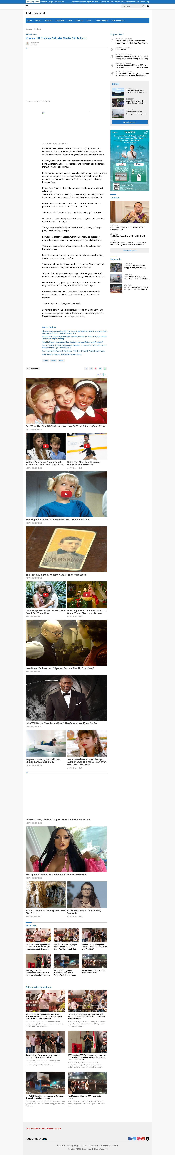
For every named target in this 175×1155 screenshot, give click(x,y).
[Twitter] (134, 1139)
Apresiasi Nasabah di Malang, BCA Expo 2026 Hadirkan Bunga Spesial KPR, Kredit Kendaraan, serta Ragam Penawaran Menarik (132, 66)
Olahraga (79, 20)
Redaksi (84, 1146)
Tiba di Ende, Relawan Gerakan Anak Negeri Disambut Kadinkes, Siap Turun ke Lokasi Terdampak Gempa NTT (132, 42)
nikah (61, 361)
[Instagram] (139, 1139)
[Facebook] (130, 1139)
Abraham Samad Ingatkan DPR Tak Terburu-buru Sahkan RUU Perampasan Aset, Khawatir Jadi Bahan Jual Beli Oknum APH (74, 332)
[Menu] (27, 6)
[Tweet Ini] (91, 368)
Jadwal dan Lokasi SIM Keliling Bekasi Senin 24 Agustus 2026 (135, 102)
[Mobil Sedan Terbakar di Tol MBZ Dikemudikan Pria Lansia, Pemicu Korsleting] (116, 278)
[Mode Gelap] (148, 6)
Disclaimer (94, 1146)
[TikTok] (147, 1139)
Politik (70, 20)
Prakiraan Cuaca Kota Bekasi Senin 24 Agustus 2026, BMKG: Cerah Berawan (135, 91)
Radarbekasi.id (35, 13)
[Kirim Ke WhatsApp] (105, 368)
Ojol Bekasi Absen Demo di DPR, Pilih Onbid (127, 236)
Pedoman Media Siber (109, 1146)
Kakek (53, 361)
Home (29, 20)
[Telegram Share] (100, 368)
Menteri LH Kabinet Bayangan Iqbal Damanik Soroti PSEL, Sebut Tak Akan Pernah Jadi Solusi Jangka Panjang (74, 338)
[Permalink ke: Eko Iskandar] (27, 43)
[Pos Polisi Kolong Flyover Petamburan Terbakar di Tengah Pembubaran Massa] (66, 961)
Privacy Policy (73, 1146)
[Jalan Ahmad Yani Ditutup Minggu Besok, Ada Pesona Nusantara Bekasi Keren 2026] (116, 267)
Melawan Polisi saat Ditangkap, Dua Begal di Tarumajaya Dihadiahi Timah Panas (132, 75)
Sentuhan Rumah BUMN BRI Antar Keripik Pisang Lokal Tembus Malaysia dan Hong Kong (132, 58)
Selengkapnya (129, 122)
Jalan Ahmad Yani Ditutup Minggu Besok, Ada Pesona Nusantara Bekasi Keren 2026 (136, 267)
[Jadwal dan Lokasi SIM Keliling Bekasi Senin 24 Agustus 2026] (118, 102)
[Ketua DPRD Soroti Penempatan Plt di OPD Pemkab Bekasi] (129, 212)
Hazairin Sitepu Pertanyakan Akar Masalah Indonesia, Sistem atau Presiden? (72, 342)
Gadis (45, 361)
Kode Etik (61, 1146)
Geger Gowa (121, 49)
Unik (35, 34)
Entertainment (117, 20)
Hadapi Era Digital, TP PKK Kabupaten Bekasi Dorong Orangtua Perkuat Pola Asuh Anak (128, 243)
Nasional (48, 20)
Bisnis (89, 20)
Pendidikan (60, 20)
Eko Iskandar (35, 43)
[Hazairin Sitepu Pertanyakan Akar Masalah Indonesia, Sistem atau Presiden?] (94, 935)
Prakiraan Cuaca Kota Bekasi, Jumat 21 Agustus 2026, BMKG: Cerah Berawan (136, 113)
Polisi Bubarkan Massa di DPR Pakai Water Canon (62, 354)
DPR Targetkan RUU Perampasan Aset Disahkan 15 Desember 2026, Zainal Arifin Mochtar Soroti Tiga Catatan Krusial (74, 346)
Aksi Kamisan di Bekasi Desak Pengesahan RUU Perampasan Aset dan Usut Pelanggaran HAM (136, 288)
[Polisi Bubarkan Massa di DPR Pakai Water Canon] (94, 961)
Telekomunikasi (102, 20)
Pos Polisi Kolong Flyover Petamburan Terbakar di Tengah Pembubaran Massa (73, 351)
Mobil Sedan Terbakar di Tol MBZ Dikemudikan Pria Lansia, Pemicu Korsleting (136, 277)
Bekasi (37, 20)
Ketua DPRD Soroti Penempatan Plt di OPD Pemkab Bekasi (127, 228)
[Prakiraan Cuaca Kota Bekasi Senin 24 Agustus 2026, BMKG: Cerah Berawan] (118, 92)
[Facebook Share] (86, 368)
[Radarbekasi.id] (36, 1139)
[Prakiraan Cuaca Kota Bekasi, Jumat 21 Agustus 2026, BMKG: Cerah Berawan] (118, 113)
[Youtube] (143, 1139)
